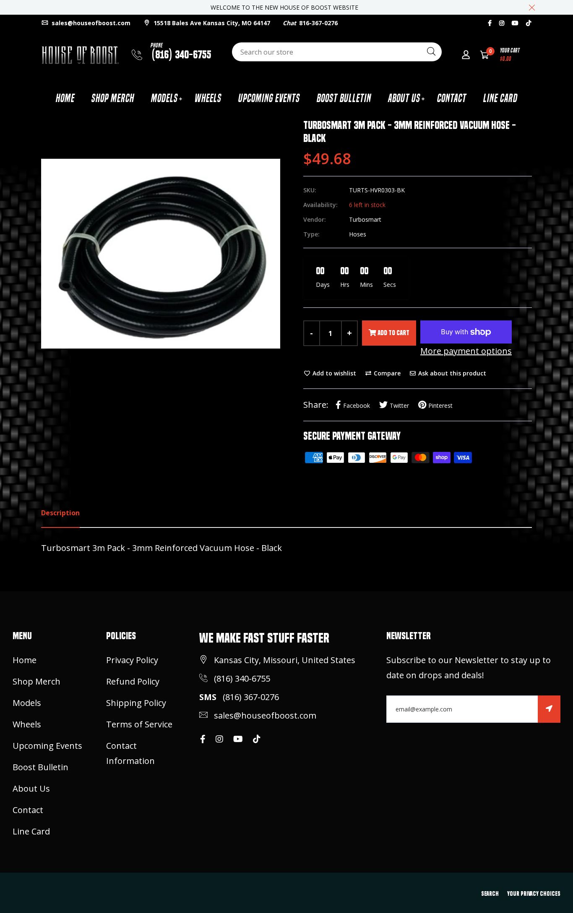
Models (164, 98)
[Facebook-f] (489, 23)
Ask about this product (451, 373)
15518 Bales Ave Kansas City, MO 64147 (211, 23)
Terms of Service (139, 724)
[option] (160, 254)
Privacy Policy (132, 660)
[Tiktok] (528, 23)
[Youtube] (515, 23)
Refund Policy (132, 681)
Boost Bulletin (344, 98)
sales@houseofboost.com (90, 23)
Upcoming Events (269, 98)
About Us (404, 98)
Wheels (208, 98)
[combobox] (337, 51)
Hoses (357, 234)
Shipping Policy (136, 702)
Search (490, 893)
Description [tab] (60, 512)
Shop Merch (112, 98)
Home (65, 98)
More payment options (466, 351)
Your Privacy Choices (533, 893)
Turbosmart (365, 219)
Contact (451, 98)
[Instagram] (501, 23)
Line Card (500, 98)
